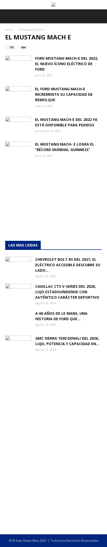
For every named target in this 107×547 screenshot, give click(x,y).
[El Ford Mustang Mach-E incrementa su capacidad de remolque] (18, 95)
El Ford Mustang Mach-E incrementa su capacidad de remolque (64, 94)
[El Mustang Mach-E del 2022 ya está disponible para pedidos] (18, 126)
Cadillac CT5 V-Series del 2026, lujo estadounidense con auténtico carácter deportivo (67, 292)
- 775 (10, 47)
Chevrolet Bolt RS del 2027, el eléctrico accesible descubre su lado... (67, 265)
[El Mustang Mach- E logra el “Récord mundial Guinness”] (18, 150)
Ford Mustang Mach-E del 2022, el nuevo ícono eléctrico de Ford (66, 64)
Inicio (9, 30)
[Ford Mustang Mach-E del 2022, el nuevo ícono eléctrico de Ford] (18, 64)
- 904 (22, 47)
